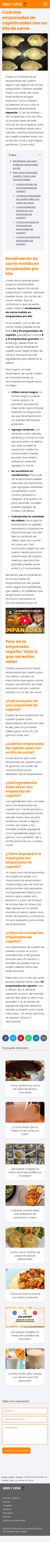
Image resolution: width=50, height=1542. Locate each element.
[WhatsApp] (28, 1038)
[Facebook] (5, 1038)
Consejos (7, 1505)
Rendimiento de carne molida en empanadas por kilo (25, 164)
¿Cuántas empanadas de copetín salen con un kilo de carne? (28, 199)
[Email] (43, 1038)
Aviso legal (21, 1531)
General (7, 1509)
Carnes (6, 1501)
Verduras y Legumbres (14, 1520)
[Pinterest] (21, 1038)
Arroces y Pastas (11, 1498)
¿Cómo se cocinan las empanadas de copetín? (28, 240)
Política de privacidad (22, 1528)
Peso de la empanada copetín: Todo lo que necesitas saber (25, 176)
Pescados (8, 1513)
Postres (6, 1516)
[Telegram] (36, 1038)
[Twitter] (13, 1038)
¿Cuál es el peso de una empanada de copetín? (26, 188)
